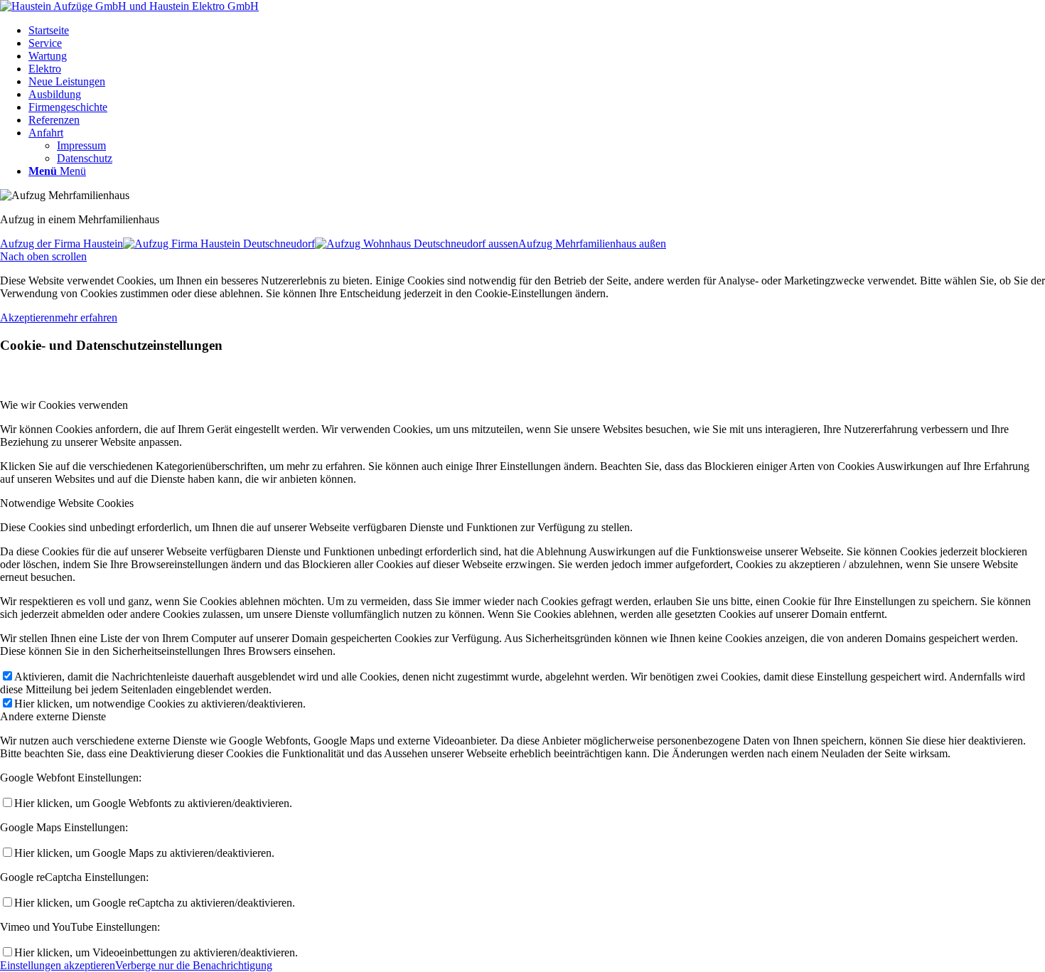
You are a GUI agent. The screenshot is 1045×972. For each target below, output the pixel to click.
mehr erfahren (86, 317)
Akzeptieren (27, 317)
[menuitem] (536, 30)
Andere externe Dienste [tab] (53, 716)
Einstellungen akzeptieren (57, 965)
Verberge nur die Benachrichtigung (193, 965)
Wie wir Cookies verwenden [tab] (64, 405)
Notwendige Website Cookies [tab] (67, 503)
